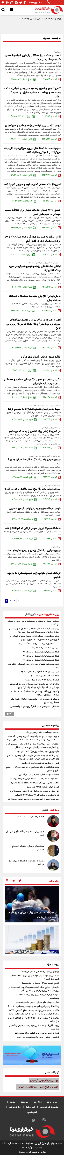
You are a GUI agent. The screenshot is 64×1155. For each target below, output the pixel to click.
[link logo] (49, 10)
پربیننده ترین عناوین (49, 614)
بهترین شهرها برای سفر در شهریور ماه (42, 732)
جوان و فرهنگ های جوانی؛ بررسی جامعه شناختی (38, 18)
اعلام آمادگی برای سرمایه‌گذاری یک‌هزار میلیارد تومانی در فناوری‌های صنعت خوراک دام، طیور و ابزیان (34, 638)
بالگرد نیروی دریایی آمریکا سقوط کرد (41, 357)
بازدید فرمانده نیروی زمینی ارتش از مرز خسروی (35, 508)
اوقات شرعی (15, 1107)
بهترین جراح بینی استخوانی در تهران (38, 1087)
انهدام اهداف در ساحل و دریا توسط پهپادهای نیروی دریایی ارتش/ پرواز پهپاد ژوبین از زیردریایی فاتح (33, 324)
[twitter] (20, 881)
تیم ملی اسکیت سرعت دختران (45, 648)
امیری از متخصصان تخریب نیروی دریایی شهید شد (32, 184)
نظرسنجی (32, 1112)
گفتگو (45, 810)
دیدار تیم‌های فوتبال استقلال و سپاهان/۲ (41, 652)
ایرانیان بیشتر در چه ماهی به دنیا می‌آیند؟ (40, 971)
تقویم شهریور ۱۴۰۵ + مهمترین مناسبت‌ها (40, 983)
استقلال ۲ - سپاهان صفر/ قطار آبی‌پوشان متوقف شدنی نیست (34, 708)
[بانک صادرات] (32, 1055)
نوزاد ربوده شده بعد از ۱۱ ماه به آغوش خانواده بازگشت (34, 779)
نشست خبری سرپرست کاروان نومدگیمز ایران (39, 643)
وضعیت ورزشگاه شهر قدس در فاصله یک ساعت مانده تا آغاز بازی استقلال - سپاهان (34, 693)
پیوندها (25, 1102)
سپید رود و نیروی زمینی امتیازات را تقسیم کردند (34, 409)
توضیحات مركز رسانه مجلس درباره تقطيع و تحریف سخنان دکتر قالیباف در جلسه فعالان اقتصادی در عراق (33, 757)
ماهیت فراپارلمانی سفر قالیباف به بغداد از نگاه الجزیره (35, 783)
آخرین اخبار (30, 614)
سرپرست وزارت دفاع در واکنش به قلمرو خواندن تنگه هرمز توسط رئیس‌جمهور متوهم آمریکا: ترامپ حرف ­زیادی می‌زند (33, 738)
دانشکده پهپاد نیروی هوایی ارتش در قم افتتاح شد (33, 528)
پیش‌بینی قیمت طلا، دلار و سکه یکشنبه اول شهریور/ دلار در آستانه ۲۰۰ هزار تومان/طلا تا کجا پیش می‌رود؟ (32, 630)
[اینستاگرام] (11, 2)
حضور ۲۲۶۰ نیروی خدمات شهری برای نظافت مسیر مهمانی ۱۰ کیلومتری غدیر (33, 212)
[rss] (44, 1120)
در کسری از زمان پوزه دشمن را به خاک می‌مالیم (35, 431)
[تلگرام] (16, 2)
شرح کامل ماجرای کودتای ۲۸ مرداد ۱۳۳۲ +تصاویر (37, 795)
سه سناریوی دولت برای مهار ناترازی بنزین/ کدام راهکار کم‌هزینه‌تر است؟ (35, 977)
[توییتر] (20, 2)
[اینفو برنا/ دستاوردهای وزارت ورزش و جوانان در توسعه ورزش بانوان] (32, 904)
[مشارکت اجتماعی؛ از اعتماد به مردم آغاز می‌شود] (53, 865)
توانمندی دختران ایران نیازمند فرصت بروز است (38, 1037)
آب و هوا (30, 1107)
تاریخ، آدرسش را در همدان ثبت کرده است (40, 763)
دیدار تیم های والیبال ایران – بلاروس (43, 676)
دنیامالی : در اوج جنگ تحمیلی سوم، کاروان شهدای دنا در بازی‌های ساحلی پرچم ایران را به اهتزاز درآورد (34, 989)
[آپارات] (7, 2)
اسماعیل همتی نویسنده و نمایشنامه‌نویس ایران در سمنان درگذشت (33, 623)
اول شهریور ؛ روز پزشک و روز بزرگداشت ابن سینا (38, 751)
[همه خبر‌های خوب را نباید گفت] (53, 821)
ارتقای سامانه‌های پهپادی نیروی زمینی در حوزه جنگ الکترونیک (35, 268)
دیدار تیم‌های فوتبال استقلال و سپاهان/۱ (41, 660)
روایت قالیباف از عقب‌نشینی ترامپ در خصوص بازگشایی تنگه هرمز (34, 1027)
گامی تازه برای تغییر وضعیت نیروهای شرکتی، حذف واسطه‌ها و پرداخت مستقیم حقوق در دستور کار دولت (32, 92)
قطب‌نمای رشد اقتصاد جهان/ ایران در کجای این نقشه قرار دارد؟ (33, 666)
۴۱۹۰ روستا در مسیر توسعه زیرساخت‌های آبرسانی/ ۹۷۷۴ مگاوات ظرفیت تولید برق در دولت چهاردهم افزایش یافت (33, 1012)
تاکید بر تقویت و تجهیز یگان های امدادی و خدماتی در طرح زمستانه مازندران (32, 382)
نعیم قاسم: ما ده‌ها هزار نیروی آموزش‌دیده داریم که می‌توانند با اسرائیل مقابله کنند (32, 150)
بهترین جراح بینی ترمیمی (44, 1080)
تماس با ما (52, 1102)
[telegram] (13, 881)
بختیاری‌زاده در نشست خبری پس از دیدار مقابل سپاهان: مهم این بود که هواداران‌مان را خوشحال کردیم (34, 685)
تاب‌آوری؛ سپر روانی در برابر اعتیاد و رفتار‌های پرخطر (37, 1033)
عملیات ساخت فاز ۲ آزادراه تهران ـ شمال (41, 680)
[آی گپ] (2, 2)
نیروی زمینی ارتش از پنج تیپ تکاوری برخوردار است (32, 489)
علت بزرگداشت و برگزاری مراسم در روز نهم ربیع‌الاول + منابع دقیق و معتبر (32, 769)
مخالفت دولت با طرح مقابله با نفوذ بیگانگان (39, 774)
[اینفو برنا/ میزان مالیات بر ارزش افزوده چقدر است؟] (32, 943)
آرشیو (9, 713)
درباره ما (38, 1102)
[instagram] (7, 881)
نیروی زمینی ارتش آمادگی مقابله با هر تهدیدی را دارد (34, 461)
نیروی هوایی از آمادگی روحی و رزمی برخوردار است (34, 550)
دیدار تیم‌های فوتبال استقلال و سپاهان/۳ (41, 656)
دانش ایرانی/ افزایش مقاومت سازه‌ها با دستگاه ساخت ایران (35, 298)
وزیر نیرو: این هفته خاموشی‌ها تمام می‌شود (40, 671)
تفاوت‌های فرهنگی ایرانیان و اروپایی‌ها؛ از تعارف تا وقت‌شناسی (37, 996)
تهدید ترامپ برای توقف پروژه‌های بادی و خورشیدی (33, 125)
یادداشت (54, 810)
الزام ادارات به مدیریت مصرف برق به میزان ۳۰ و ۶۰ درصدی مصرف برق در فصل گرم (33, 239)
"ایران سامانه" (25, 1152)
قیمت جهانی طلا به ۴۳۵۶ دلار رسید (43, 787)
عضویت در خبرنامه (49, 1107)
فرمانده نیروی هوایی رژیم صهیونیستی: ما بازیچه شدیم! (34, 575)
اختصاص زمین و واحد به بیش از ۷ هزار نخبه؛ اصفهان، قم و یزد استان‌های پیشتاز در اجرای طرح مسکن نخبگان (32, 745)
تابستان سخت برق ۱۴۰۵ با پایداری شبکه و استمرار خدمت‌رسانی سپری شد (33, 57)
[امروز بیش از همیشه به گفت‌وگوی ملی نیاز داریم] (53, 836)
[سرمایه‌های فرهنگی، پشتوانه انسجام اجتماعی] (53, 851)
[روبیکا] (25, 2)
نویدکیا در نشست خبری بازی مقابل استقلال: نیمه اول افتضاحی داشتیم (35, 700)
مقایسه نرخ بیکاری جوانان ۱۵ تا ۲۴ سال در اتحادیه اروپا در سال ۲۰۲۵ (33, 1019)
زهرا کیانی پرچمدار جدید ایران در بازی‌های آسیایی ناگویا (34, 791)
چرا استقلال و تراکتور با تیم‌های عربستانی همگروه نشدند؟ (33, 1006)
